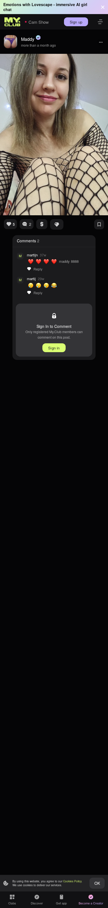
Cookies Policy (72, 881)
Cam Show (39, 22)
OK (97, 883)
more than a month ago (38, 45)
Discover (37, 903)
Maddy (27, 39)
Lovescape (42, 4)
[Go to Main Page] (12, 21)
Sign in (54, 348)
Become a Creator (91, 903)
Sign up (76, 22)
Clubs (12, 903)
